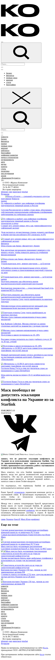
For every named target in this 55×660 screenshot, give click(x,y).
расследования (7, 173)
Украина (9, 519)
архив (3, 176)
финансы (10, 75)
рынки (4, 144)
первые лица (11, 78)
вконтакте (17, 192)
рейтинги (5, 150)
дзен (10, 192)
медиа (3, 164)
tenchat (25, 192)
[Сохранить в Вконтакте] (20, 432)
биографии (11, 85)
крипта (4, 166)
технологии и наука (9, 223)
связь (3, 519)
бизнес (9, 73)
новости (4, 137)
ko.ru (42, 654)
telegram (4, 192)
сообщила (30, 510)
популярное (6, 199)
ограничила (19, 492)
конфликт (35, 519)
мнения (9, 80)
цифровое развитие (9, 155)
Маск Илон (26, 519)
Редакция (5, 194)
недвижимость (7, 160)
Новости (15, 199)
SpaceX (17, 519)
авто (3, 162)
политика (5, 171)
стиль (8, 82)
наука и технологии (9, 157)
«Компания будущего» (11, 178)
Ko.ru (45, 648)
